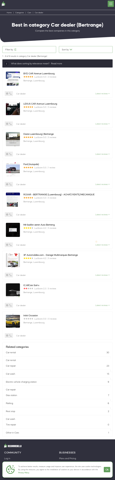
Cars (29, 13)
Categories (19, 13)
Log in (7, 458)
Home (9, 13)
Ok (107, 469)
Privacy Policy (23, 473)
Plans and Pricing (67, 458)
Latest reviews (101, 94)
